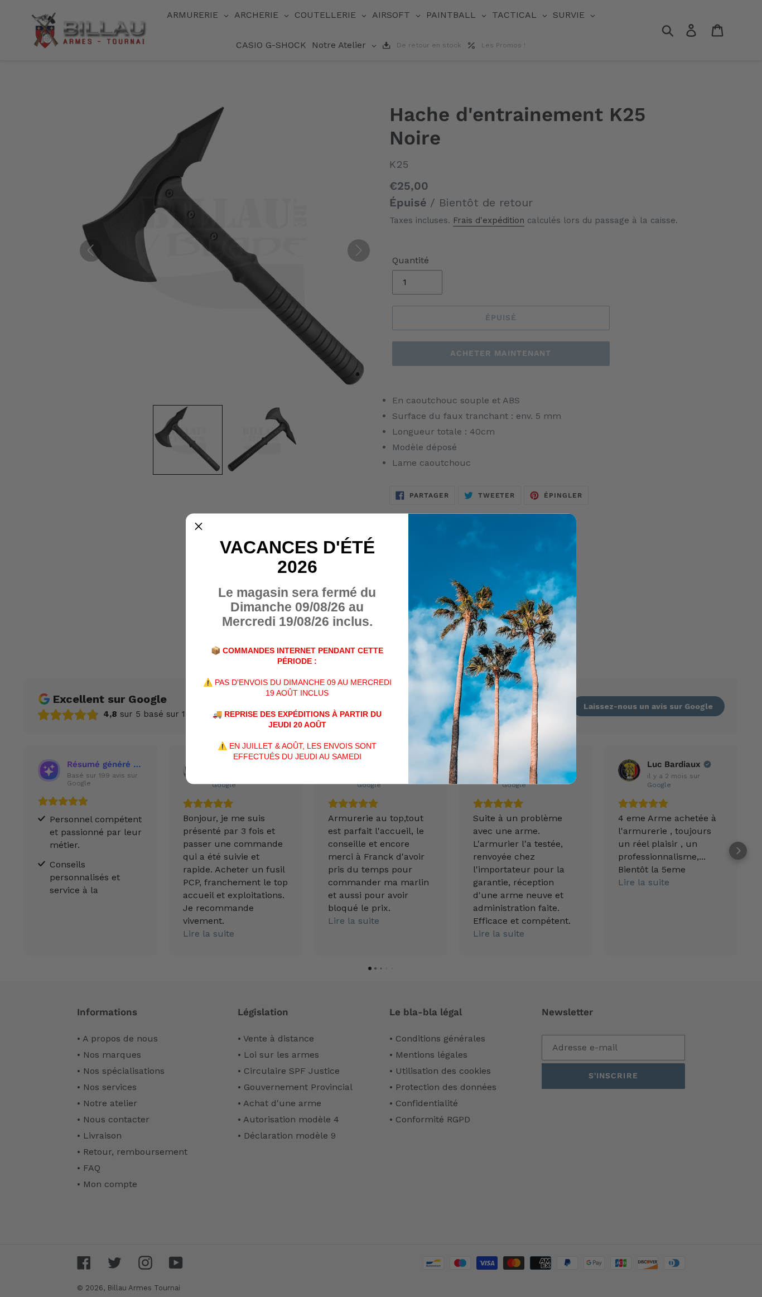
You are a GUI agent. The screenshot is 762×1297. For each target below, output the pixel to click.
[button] (198, 526)
